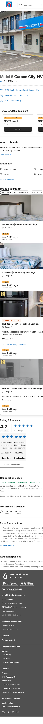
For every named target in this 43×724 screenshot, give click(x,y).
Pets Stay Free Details (11, 685)
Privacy (5, 673)
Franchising (6, 655)
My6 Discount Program (11, 707)
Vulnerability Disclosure (11, 688)
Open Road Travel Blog (11, 615)
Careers (5, 651)
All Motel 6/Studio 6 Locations (14, 607)
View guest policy (7, 545)
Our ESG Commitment (10, 662)
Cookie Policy (7, 703)
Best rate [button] (5, 192)
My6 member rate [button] (21, 192)
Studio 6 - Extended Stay (12, 603)
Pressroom (6, 659)
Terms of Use (7, 681)
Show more (6, 452)
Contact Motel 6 (8, 640)
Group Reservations (10, 629)
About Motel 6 (7, 599)
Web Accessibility (9, 677)
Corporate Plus (8, 626)
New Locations (8, 611)
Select (18, 129)
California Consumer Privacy (13, 692)
